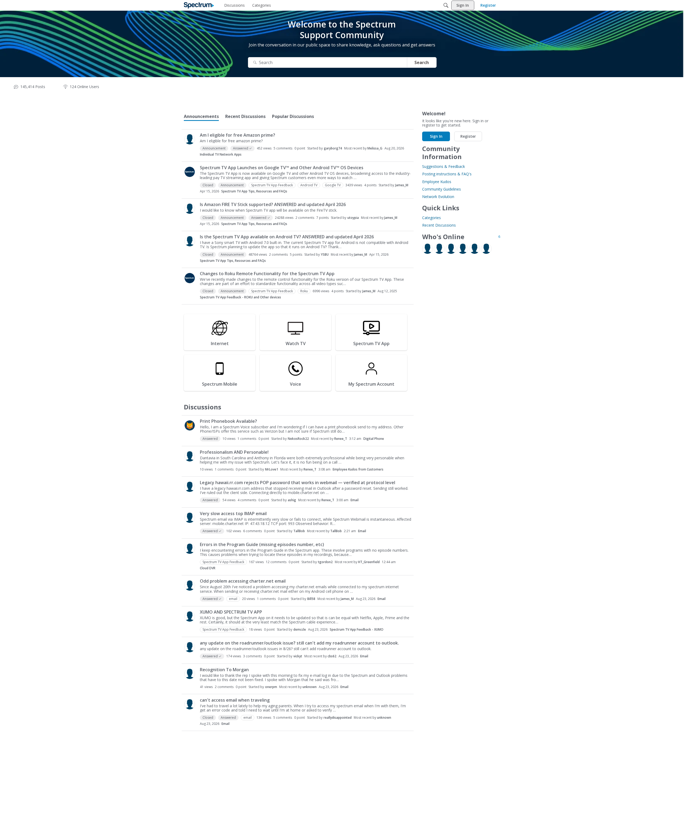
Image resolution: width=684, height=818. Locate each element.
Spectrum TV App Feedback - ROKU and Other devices (240, 297)
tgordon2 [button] (325, 562)
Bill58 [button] (311, 598)
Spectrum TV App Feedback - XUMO (356, 629)
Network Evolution (438, 196)
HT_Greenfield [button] (369, 562)
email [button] (233, 598)
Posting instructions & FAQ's (447, 173)
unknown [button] (309, 687)
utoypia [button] (353, 217)
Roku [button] (304, 291)
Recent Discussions (439, 225)
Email (355, 500)
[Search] (446, 5)
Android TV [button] (308, 185)
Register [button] (468, 136)
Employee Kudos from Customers (358, 469)
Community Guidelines (441, 189)
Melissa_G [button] (374, 148)
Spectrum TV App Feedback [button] (272, 185)
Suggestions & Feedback (443, 166)
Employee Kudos (436, 181)
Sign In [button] (436, 136)
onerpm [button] (271, 687)
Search (421, 62)
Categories (431, 217)
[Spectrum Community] (199, 5)
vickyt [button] (297, 656)
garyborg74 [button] (333, 148)
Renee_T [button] (340, 438)
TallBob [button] (299, 531)
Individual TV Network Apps (221, 154)
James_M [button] (401, 185)
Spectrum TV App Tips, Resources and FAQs (254, 191)
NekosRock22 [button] (298, 438)
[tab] (201, 116)
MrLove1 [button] (271, 469)
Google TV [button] (333, 185)
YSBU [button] (325, 254)
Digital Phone (373, 438)
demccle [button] (299, 629)
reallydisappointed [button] (338, 717)
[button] (189, 139)
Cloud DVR (207, 568)
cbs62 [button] (332, 656)
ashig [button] (292, 500)
